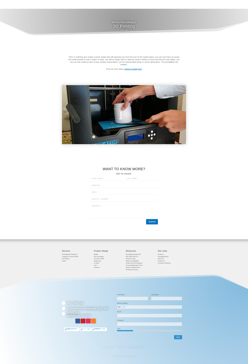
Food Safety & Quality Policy (137, 346)
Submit (152, 221)
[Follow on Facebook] (77, 321)
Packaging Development (70, 254)
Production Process (132, 269)
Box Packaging (99, 256)
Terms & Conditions (108, 346)
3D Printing (65, 258)
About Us (161, 258)
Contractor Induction (164, 263)
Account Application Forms (134, 265)
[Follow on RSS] (93, 321)
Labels (64, 261)
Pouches (97, 267)
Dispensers (97, 261)
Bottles (96, 254)
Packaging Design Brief (133, 254)
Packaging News (163, 256)
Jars (95, 265)
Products (161, 254)
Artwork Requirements (133, 267)
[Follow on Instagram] (88, 321)
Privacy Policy (121, 346)
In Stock (96, 263)
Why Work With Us (132, 256)
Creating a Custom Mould (70, 256)
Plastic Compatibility (132, 261)
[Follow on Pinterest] (83, 321)
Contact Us (161, 261)
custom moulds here (133, 69)
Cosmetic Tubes (99, 258)
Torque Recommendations (134, 263)
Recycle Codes (131, 258)
